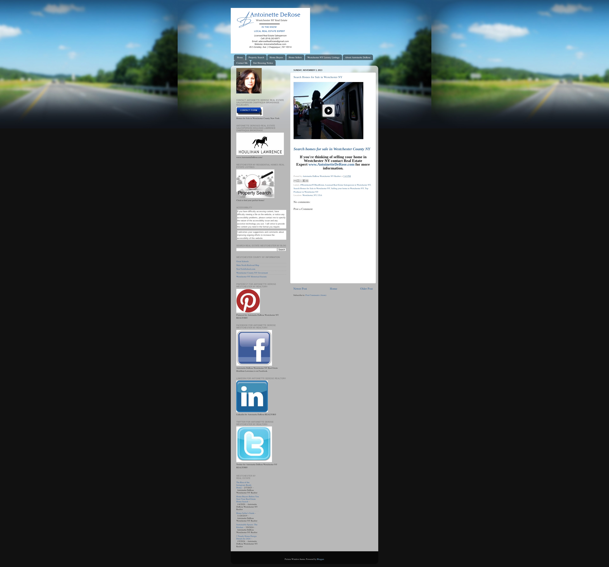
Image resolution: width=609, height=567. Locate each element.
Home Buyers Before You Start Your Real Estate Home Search (247, 499)
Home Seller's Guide (245, 513)
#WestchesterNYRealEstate (312, 184)
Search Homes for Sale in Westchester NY (318, 77)
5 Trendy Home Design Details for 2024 (246, 537)
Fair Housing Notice (263, 62)
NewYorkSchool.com (245, 268)
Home (240, 57)
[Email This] (295, 180)
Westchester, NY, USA (312, 195)
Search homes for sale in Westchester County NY (332, 149)
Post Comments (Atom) (315, 295)
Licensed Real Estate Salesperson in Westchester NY (348, 184)
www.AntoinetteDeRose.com (331, 164)
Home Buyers (276, 57)
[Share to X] (301, 180)
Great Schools (242, 261)
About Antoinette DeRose (357, 57)
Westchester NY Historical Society (251, 276)
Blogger (320, 559)
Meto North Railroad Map (247, 265)
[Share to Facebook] (304, 180)
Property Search (256, 57)
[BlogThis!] (298, 180)
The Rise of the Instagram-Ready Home (244, 485)
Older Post (366, 288)
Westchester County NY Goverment (252, 272)
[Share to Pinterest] (307, 180)
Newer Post (300, 288)
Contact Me (242, 62)
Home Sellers (295, 57)
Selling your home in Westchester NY (347, 188)
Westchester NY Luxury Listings (323, 57)
